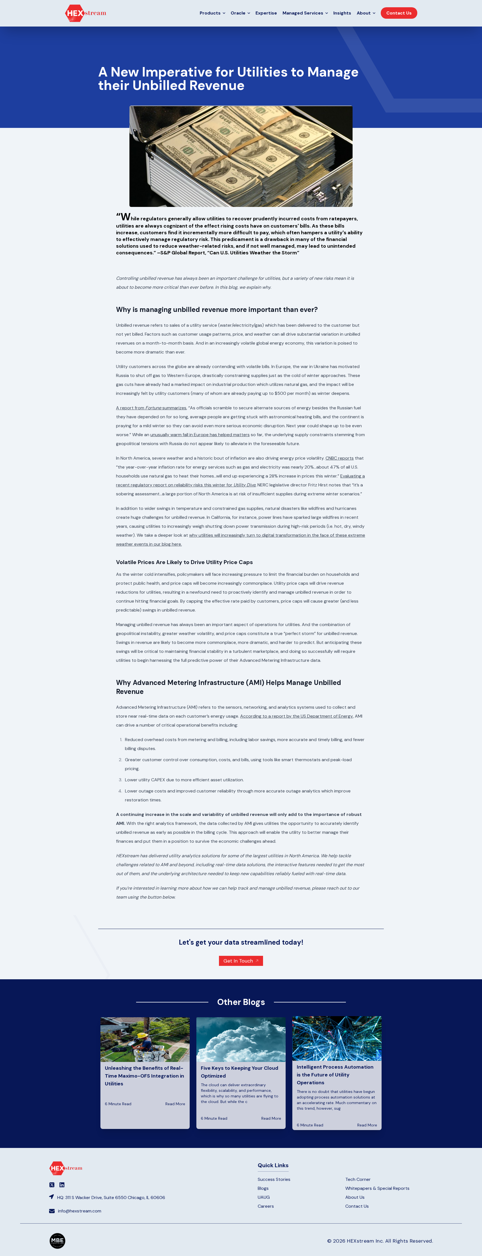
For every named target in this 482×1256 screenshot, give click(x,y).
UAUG (264, 1197)
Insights (342, 13)
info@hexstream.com (79, 1211)
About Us (355, 1197)
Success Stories (274, 1179)
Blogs (263, 1188)
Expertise (266, 13)
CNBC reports (340, 458)
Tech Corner (358, 1179)
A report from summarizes (151, 408)
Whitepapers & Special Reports (377, 1188)
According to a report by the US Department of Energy (296, 716)
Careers (266, 1206)
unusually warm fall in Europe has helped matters (200, 435)
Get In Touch (238, 960)
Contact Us (357, 1206)
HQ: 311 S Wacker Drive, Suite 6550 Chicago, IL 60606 (111, 1197)
